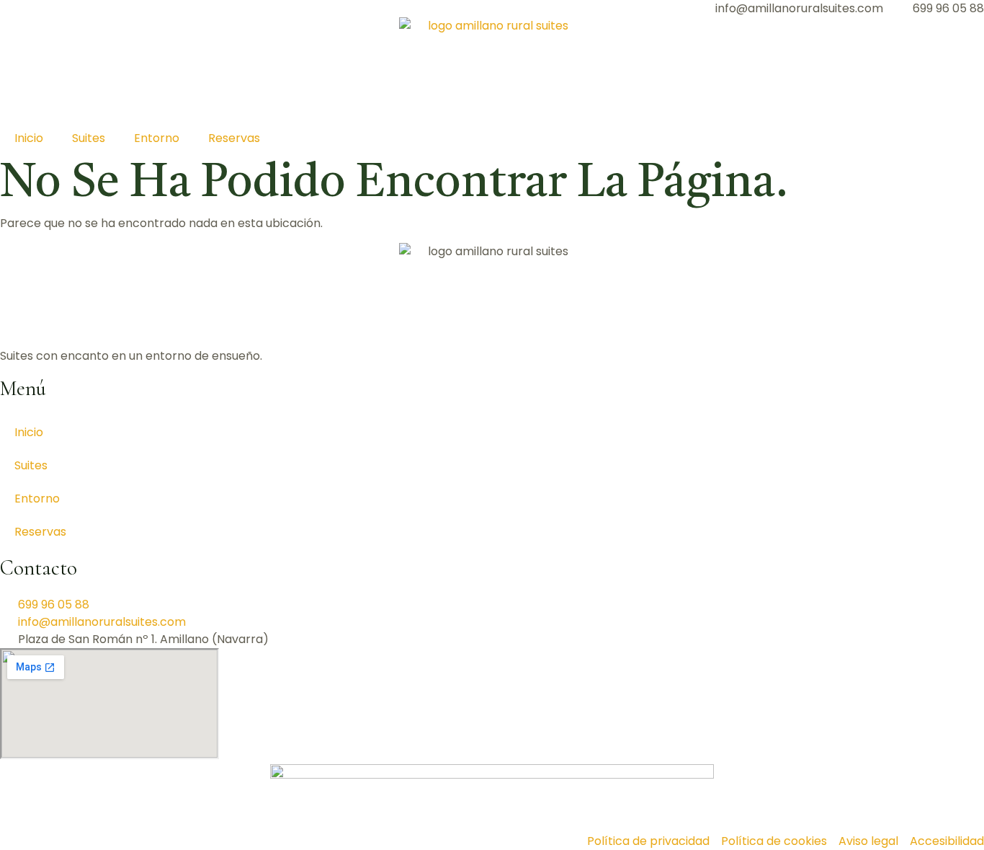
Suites (88, 138)
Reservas (234, 138)
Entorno (156, 138)
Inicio (28, 138)
